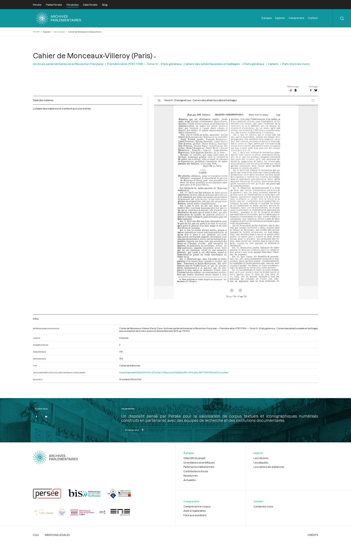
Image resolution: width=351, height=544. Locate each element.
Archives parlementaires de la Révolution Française (68, 64)
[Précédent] (232, 290)
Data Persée (90, 4)
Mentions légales (57, 534)
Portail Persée (54, 4)
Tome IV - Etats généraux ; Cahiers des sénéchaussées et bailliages (193, 64)
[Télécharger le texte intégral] (296, 90)
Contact (313, 17)
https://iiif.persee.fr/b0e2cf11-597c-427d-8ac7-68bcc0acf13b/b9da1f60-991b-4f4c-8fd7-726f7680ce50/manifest (173, 372)
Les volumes (59, 32)
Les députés (261, 462)
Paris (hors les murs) (296, 64)
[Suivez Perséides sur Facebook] (36, 416)
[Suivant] (240, 290)
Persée (37, 4)
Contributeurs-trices (195, 471)
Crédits (313, 534)
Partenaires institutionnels (198, 466)
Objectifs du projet (194, 458)
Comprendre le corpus (196, 506)
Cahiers (273, 64)
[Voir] (155, 55)
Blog (104, 4)
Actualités (189, 480)
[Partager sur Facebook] (310, 90)
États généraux (253, 64)
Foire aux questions (194, 515)
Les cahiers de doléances (269, 466)
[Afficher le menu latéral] (159, 100)
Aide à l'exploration (194, 510)
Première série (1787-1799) (125, 64)
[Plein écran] (313, 100)
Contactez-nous (263, 506)
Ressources (190, 475)
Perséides (73, 4)
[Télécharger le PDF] (291, 90)
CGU (36, 534)
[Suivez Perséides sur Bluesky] (46, 416)
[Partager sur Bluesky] (315, 90)
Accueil (36, 31)
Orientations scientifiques (198, 462)
